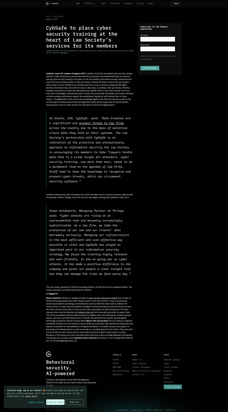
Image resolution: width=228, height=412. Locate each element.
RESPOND (117, 367)
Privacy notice (122, 410)
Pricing (140, 3)
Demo (176, 3)
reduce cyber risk (86, 312)
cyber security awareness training (102, 298)
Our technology (121, 371)
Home (78, 3)
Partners (128, 3)
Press (167, 378)
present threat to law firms (101, 123)
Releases (117, 374)
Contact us (138, 374)
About (104, 3)
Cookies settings (36, 402)
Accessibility (170, 410)
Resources (115, 3)
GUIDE (116, 360)
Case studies (139, 363)
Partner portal (172, 360)
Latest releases (141, 367)
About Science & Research (146, 371)
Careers (168, 371)
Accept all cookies (55, 402)
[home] (52, 3)
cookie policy (31, 396)
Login (150, 3)
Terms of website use (154, 410)
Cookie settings (173, 387)
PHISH (116, 363)
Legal (167, 363)
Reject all (74, 402)
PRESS (48, 16)
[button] (90, 3)
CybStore (168, 382)
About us (137, 360)
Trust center (171, 367)
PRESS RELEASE (58, 16)
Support (168, 374)
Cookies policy (137, 410)
